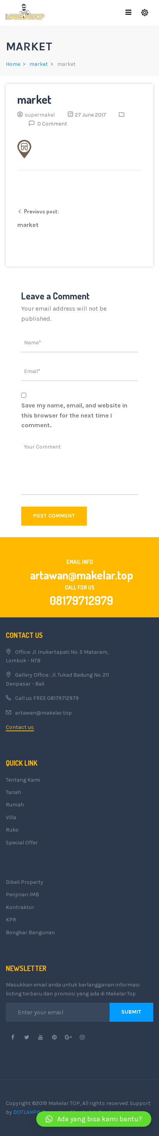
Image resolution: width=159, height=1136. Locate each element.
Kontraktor (20, 907)
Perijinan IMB (22, 894)
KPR (11, 919)
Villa (11, 817)
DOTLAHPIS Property (38, 1112)
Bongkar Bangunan (30, 932)
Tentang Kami (23, 780)
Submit (131, 1012)
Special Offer (22, 842)
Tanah (13, 792)
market (38, 64)
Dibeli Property (24, 882)
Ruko (12, 830)
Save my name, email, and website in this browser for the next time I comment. (74, 415)
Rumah (15, 804)
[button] (93, 1119)
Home (13, 64)
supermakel (40, 115)
